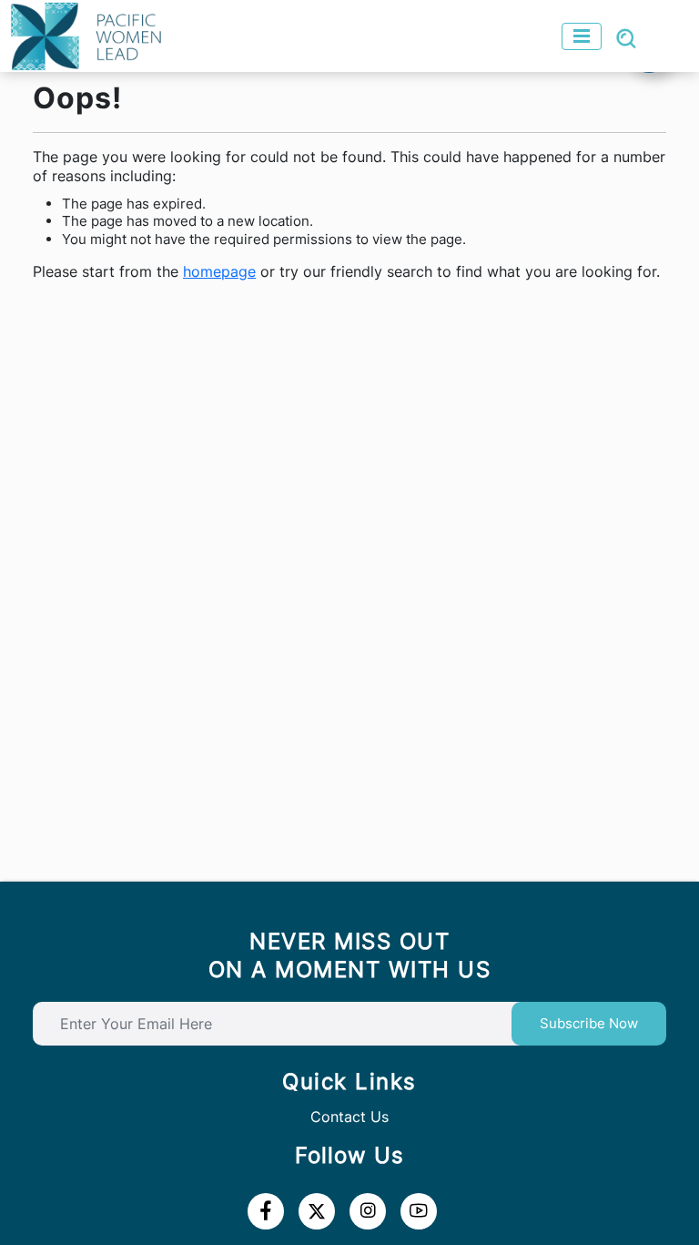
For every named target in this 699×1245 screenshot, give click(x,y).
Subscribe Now (589, 1023)
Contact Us (349, 1116)
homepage (219, 271)
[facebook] (266, 1211)
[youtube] (368, 1211)
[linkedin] (317, 1211)
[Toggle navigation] (582, 36)
